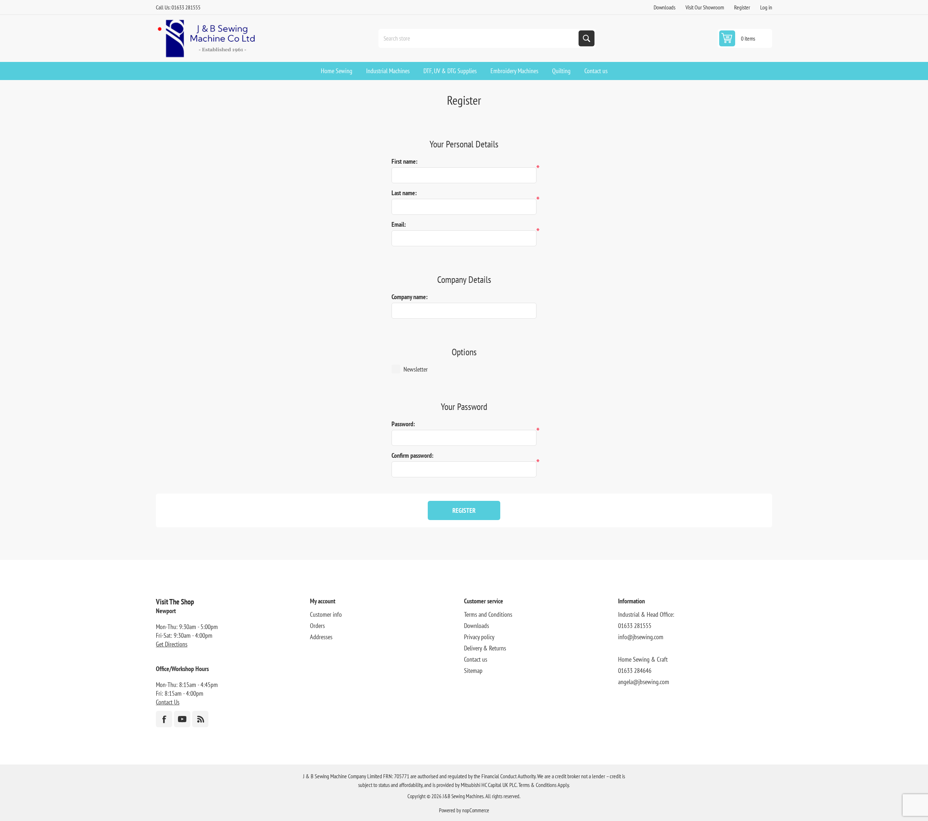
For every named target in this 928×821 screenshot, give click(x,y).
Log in (766, 7)
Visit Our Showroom (704, 7)
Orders (317, 625)
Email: (399, 224)
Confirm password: (413, 455)
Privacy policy (479, 637)
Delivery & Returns (485, 648)
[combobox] (479, 38)
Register (742, 7)
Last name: (404, 193)
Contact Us (167, 702)
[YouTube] (182, 719)
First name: (405, 161)
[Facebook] (164, 719)
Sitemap (473, 670)
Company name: (410, 297)
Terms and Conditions (488, 614)
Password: (403, 424)
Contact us (475, 659)
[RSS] (200, 719)
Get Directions (171, 644)
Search (586, 38)
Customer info (326, 614)
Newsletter (415, 369)
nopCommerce (475, 810)
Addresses (321, 637)
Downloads (664, 7)
